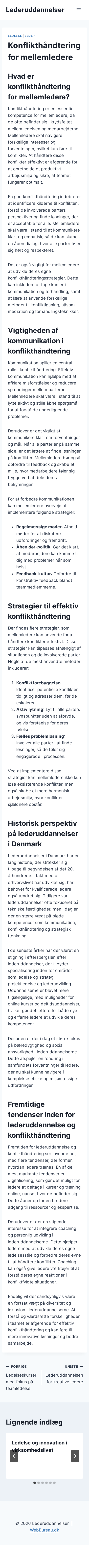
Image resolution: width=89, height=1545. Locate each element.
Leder (30, 36)
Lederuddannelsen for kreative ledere (64, 1374)
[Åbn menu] (78, 10)
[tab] (34, 1483)
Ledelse (15, 36)
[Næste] (75, 1456)
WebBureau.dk (44, 1530)
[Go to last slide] (14, 1456)
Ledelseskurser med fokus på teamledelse (21, 1378)
